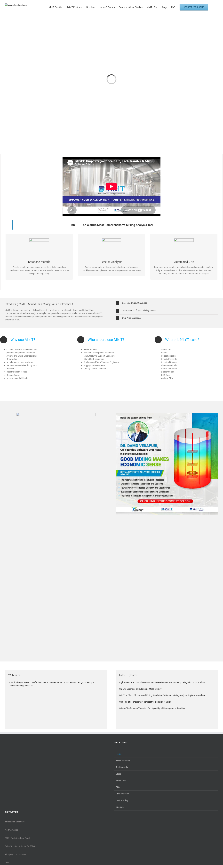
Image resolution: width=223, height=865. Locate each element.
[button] (213, 7)
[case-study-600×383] (56, 414)
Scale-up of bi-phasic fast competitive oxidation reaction (145, 702)
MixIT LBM (121, 780)
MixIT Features (123, 760)
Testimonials (122, 767)
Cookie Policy (122, 800)
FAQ (118, 787)
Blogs (118, 774)
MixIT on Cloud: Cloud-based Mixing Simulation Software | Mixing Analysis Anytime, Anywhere (162, 695)
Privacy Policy (122, 793)
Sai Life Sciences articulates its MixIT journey (140, 689)
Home (118, 754)
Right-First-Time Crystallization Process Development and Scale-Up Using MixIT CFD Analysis (162, 682)
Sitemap (120, 807)
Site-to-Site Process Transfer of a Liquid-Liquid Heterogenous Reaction (152, 708)
